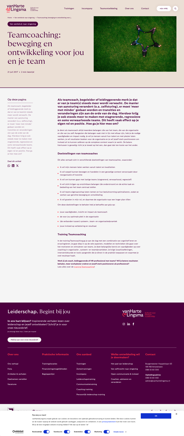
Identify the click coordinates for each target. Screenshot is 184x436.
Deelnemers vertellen (17, 379)
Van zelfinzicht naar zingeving (124, 369)
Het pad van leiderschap (122, 364)
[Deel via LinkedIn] (13, 166)
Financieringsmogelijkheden (54, 369)
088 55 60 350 (152, 378)
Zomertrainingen (84, 369)
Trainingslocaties (49, 364)
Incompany (87, 8)
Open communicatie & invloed (124, 374)
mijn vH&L (164, 8)
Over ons (129, 8)
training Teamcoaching (84, 267)
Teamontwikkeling (108, 8)
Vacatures (12, 384)
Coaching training (84, 389)
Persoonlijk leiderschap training (90, 395)
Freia (10, 369)
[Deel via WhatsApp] (9, 166)
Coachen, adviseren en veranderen (121, 380)
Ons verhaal (13, 364)
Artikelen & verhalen (17, 374)
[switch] (67, 431)
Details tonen (119, 432)
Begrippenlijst (48, 374)
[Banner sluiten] (176, 414)
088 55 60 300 (152, 370)
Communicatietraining (86, 384)
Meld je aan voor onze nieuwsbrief (24, 340)
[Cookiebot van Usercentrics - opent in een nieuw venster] (18, 431)
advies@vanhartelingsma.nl (157, 381)
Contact (145, 8)
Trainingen (69, 8)
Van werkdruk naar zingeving (24, 17)
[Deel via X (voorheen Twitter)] (17, 166)
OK (156, 416)
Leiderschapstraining (85, 379)
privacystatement (109, 422)
